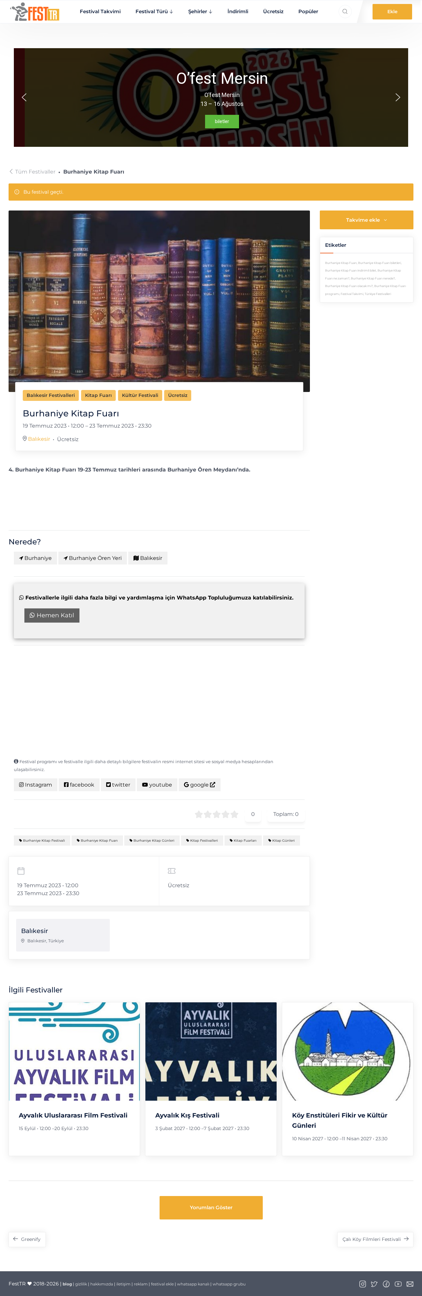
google (199, 785)
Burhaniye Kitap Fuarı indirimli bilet (350, 270)
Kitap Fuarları (244, 840)
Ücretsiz (273, 11)
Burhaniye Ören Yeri (95, 558)
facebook (81, 785)
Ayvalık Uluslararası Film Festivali (73, 1115)
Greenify (31, 1239)
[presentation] (74, 1051)
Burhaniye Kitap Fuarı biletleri (379, 263)
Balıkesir (39, 439)
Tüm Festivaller (35, 172)
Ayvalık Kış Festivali (187, 1115)
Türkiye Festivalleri (378, 294)
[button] (24, 97)
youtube (160, 785)
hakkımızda (101, 1283)
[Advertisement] (159, 701)
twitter (120, 785)
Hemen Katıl (54, 615)
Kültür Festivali (140, 395)
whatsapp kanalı (193, 1283)
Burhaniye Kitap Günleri (153, 840)
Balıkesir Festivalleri (51, 395)
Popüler (308, 11)
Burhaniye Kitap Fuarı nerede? (373, 278)
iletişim (123, 1283)
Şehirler (197, 11)
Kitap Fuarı (98, 395)
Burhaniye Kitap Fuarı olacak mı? (349, 286)
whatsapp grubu (229, 1283)
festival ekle (162, 1283)
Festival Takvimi (100, 11)
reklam (141, 1283)
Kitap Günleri (283, 840)
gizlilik (81, 1283)
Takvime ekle (363, 220)
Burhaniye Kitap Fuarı (99, 840)
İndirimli (237, 11)
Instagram (38, 785)
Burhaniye (37, 558)
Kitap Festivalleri (203, 840)
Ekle (392, 12)
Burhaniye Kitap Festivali (43, 840)
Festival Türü (152, 11)
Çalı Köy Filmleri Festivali (372, 1239)
